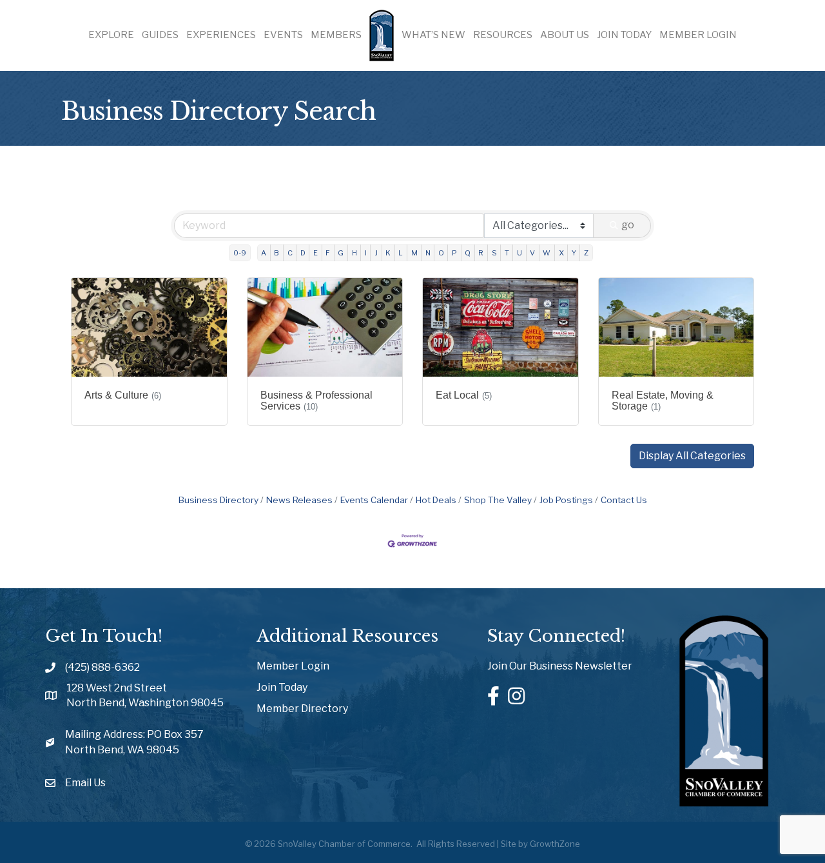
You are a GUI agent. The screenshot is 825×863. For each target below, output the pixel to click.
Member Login (698, 35)
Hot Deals (436, 500)
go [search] (627, 225)
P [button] (454, 252)
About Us (564, 35)
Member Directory (302, 708)
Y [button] (574, 252)
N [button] (428, 252)
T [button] (507, 252)
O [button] (441, 252)
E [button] (315, 252)
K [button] (388, 252)
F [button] (327, 252)
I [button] (366, 252)
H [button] (354, 252)
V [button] (532, 252)
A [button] (263, 252)
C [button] (290, 252)
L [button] (400, 252)
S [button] (494, 252)
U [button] (519, 252)
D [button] (303, 252)
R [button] (480, 252)
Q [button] (468, 252)
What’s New (433, 35)
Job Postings (566, 500)
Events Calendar (374, 500)
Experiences (221, 35)
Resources (502, 35)
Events (283, 35)
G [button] (341, 252)
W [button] (546, 252)
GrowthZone (555, 843)
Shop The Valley (498, 500)
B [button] (276, 252)
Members (336, 35)
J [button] (376, 252)
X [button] (561, 252)
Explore (111, 35)
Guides (160, 35)
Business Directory (218, 500)
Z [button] (586, 252)
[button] (692, 456)
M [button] (414, 252)
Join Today (624, 35)
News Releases (299, 500)
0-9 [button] (239, 252)
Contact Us (624, 500)
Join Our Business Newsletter (559, 666)
